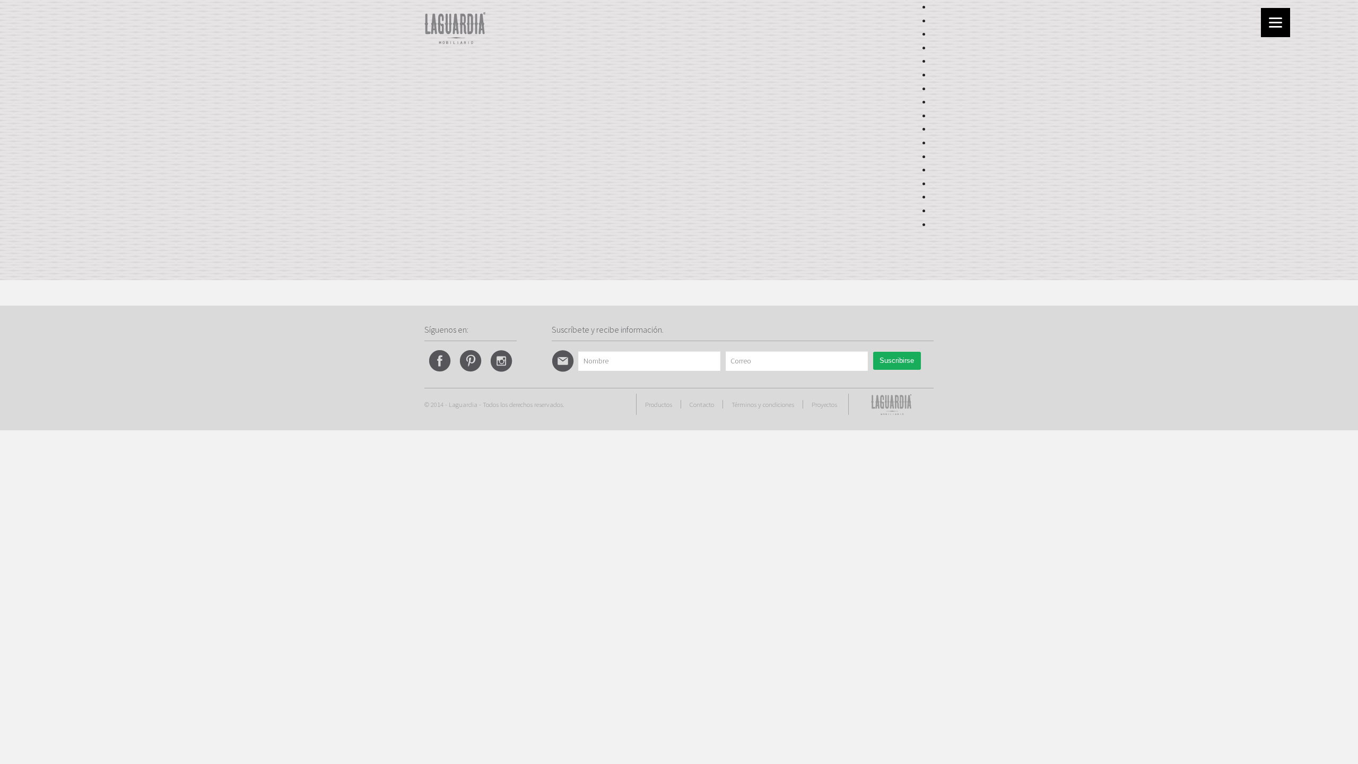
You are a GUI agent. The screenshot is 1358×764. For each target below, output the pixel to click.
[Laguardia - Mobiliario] (454, 27)
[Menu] (1275, 22)
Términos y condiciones (763, 404)
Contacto (702, 404)
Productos (658, 404)
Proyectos (824, 404)
